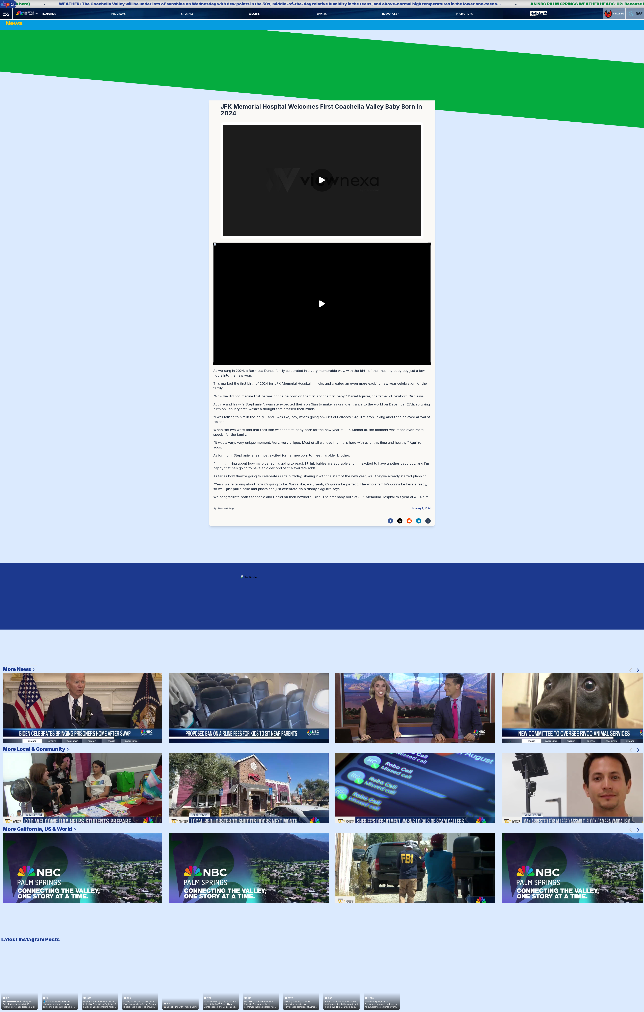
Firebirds (618, 13)
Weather (255, 13)
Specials (187, 13)
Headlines (49, 13)
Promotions (464, 13)
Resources (389, 13)
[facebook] (390, 521)
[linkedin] (418, 521)
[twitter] (399, 521)
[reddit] (409, 521)
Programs (118, 13)
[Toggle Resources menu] (399, 13)
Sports (322, 13)
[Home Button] (27, 13)
